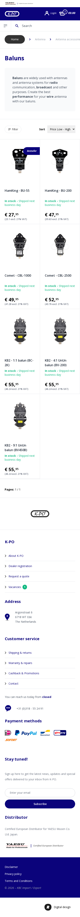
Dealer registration (20, 566)
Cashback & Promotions (24, 673)
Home (15, 39)
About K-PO (16, 556)
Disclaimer (11, 867)
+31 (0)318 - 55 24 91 (30, 708)
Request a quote (19, 576)
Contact (13, 683)
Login (53, 13)
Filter (15, 129)
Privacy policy (13, 874)
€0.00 (71, 13)
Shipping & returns (20, 653)
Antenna (40, 39)
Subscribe (40, 804)
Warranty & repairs (20, 663)
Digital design (62, 907)
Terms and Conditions (18, 881)
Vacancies (17, 587)
